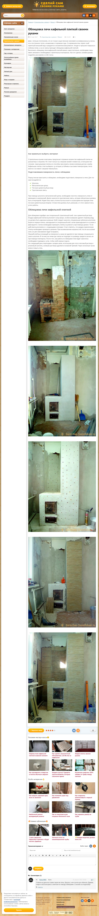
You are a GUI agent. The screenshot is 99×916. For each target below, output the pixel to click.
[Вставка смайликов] (53, 855)
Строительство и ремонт (12, 41)
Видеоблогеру (60, 902)
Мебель (6, 75)
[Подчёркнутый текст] (36, 855)
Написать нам (60, 904)
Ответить (40, 887)
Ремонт (60, 37)
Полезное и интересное (11, 49)
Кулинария (7, 63)
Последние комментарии (63, 900)
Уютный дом (8, 71)
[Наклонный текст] (33, 855)
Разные (6, 88)
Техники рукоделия (10, 92)
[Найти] (22, 15)
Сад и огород (8, 53)
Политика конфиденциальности (65, 907)
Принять (19, 910)
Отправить (38, 869)
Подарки (7, 96)
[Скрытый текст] (60, 855)
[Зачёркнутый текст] (39, 855)
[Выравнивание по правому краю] (49, 855)
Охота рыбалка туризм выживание (11, 58)
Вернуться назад (37, 730)
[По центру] (46, 855)
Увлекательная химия (11, 37)
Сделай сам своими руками (49, 4)
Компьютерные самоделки (12, 45)
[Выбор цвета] (56, 855)
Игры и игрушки (9, 80)
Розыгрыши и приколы (11, 84)
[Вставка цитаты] (63, 855)
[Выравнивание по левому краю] (43, 855)
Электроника (8, 33)
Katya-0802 (42, 880)
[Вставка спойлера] (70, 855)
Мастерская (8, 67)
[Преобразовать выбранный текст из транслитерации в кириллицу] (66, 855)
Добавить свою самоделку (64, 897)
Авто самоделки (9, 29)
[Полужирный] (30, 855)
